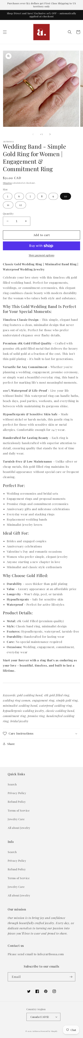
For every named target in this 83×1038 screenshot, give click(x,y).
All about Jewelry (19, 828)
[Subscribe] (71, 976)
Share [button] (11, 744)
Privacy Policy (17, 793)
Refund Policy (17, 801)
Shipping (7, 183)
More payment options (41, 255)
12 (20, 205)
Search (12, 784)
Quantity (8, 213)
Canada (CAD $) (39, 1016)
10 (65, 196)
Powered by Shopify (49, 1031)
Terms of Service (19, 810)
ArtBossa (36, 1031)
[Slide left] (33, 134)
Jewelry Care (16, 819)
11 (8, 205)
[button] (5, 32)
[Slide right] (50, 134)
